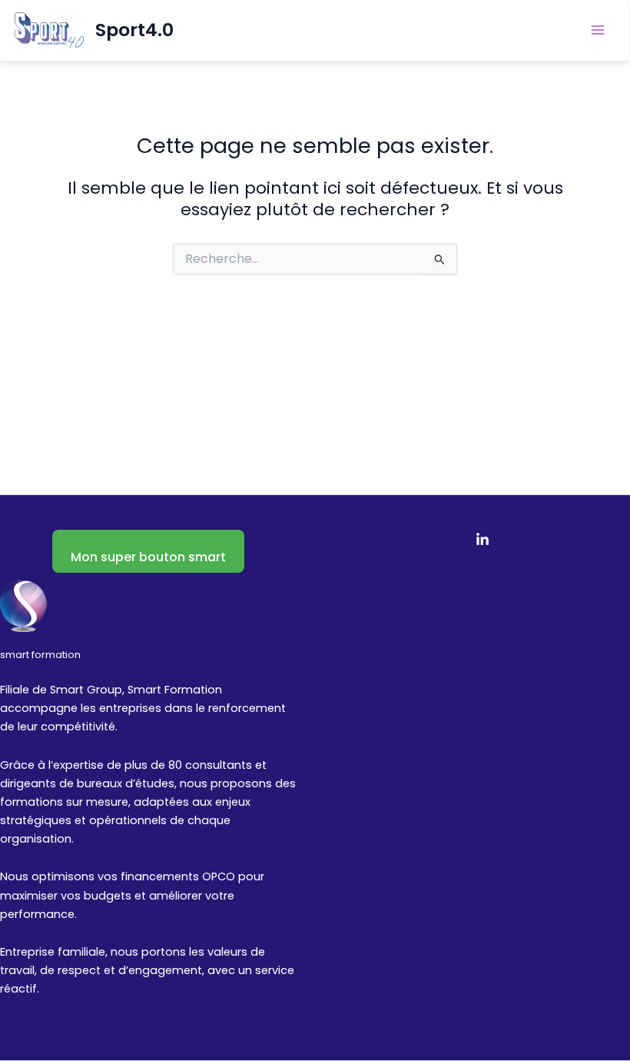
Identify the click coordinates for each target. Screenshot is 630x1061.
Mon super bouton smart (148, 557)
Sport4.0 (134, 29)
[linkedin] (482, 540)
